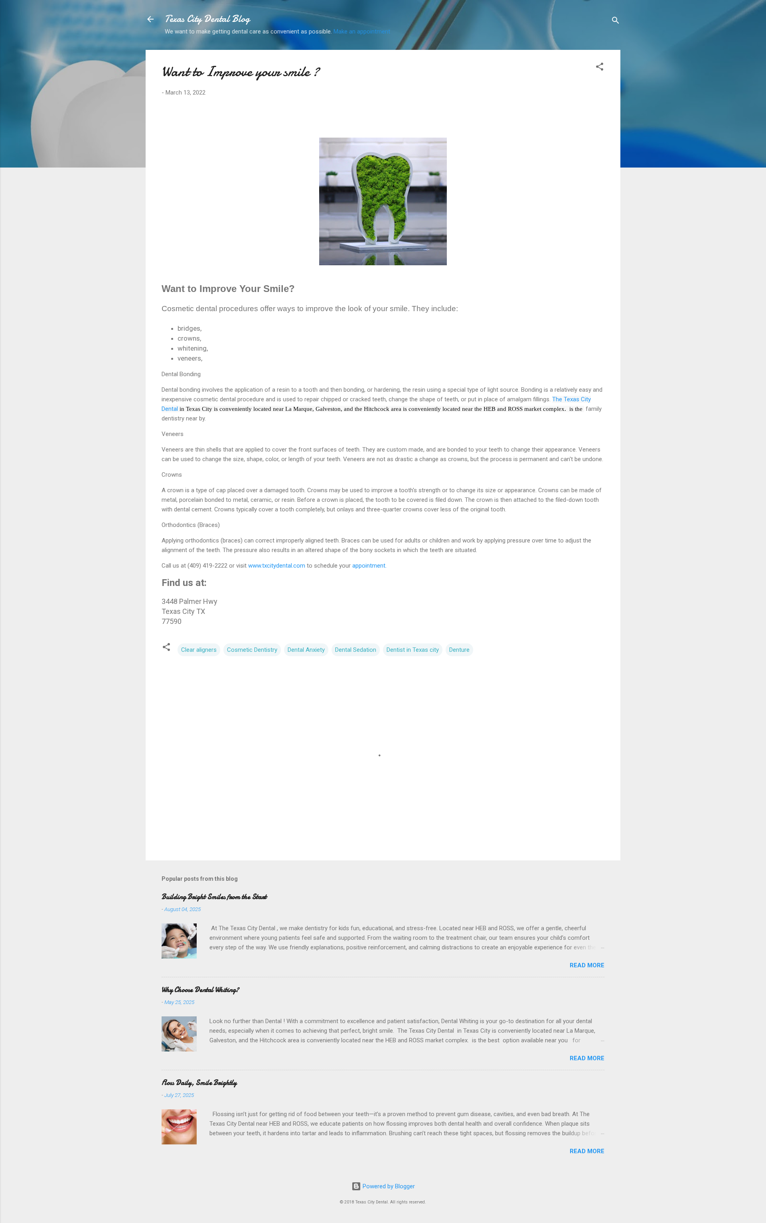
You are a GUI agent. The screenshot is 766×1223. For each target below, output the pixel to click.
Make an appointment (362, 31)
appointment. (369, 565)
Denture (459, 649)
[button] (599, 68)
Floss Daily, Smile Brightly (199, 1083)
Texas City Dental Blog (207, 19)
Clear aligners (199, 649)
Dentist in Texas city (413, 649)
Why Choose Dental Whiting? (200, 990)
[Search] (615, 22)
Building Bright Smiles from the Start (214, 897)
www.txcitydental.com (276, 565)
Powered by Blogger (388, 1186)
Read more (587, 965)
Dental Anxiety (306, 649)
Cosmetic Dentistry (252, 649)
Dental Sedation (355, 649)
